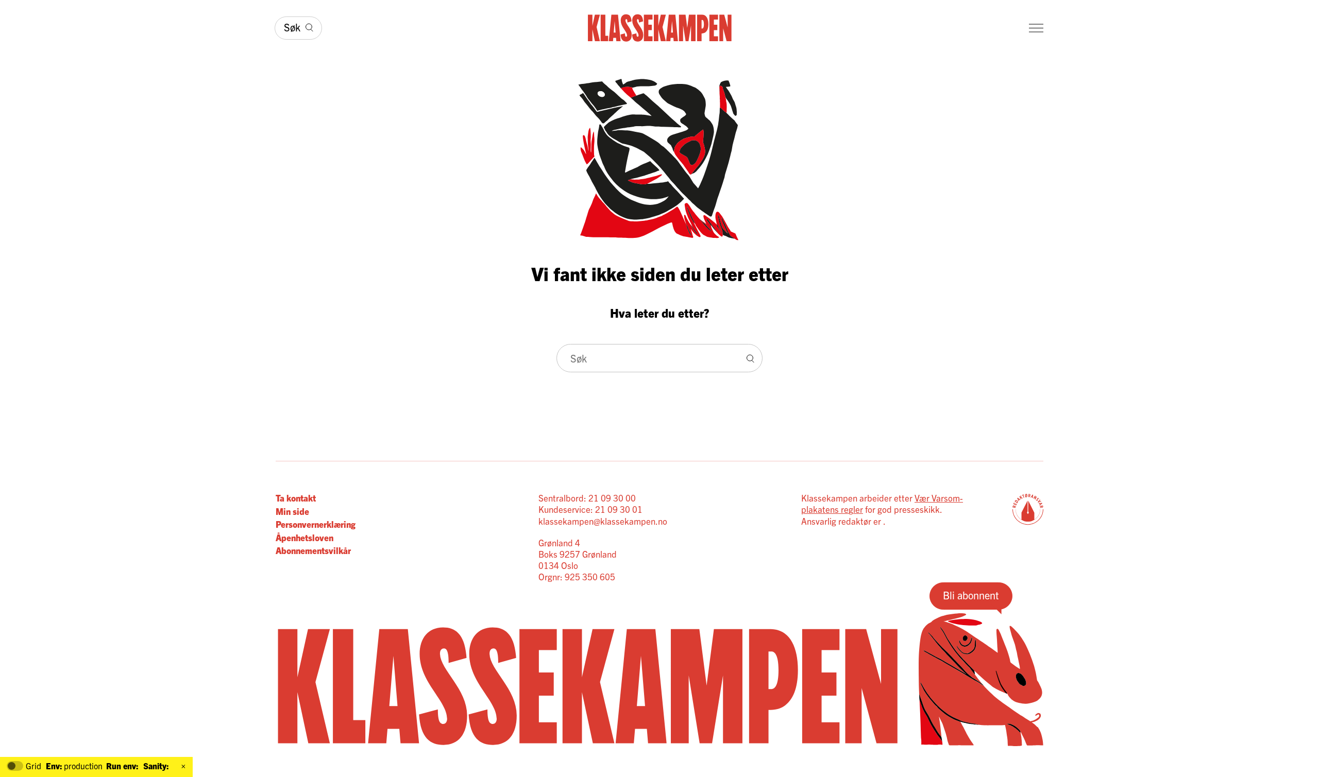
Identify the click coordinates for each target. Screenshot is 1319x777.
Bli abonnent (971, 595)
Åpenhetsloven (304, 537)
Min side (292, 511)
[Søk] (750, 358)
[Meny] (1036, 28)
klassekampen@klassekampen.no (602, 520)
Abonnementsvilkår (313, 550)
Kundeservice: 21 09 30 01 (590, 509)
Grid (33, 766)
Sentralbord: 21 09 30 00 (587, 497)
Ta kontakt (296, 497)
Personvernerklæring (316, 524)
